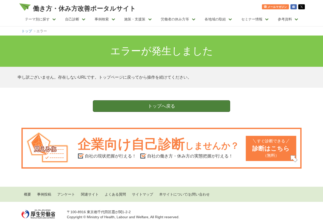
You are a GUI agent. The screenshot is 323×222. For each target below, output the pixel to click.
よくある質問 (115, 194)
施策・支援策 (134, 19)
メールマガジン (277, 6)
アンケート (66, 194)
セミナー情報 (251, 19)
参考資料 (285, 19)
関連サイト (90, 194)
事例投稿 (44, 194)
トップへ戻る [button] (161, 106)
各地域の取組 (215, 19)
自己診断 (72, 19)
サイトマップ (142, 194)
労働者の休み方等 (175, 19)
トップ (26, 31)
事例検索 (102, 19)
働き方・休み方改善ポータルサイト (84, 8)
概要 (27, 194)
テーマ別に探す (37, 19)
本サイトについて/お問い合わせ (184, 194)
